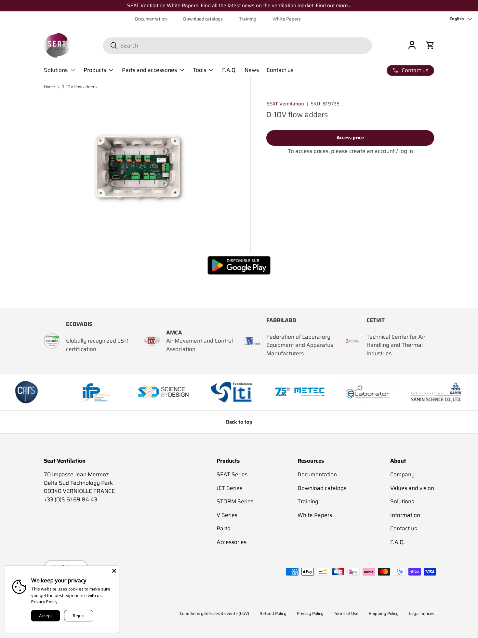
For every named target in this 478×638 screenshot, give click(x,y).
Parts (223, 528)
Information (405, 515)
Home (49, 87)
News (252, 70)
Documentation (151, 19)
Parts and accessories (149, 70)
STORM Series (235, 501)
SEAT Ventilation (285, 104)
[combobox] (237, 45)
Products (95, 70)
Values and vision (412, 488)
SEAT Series (232, 474)
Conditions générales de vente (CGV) (214, 613)
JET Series (229, 488)
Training (247, 19)
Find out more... (333, 5)
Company (402, 474)
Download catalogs (203, 19)
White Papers (286, 19)
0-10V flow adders (79, 87)
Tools (199, 70)
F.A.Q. (229, 70)
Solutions (56, 70)
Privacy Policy (310, 613)
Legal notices (421, 613)
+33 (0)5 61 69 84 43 (70, 499)
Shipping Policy (384, 613)
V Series (227, 515)
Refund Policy (272, 613)
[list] (139, 168)
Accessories (231, 542)
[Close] (114, 570)
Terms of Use (346, 613)
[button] (430, 45)
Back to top (239, 422)
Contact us (280, 70)
